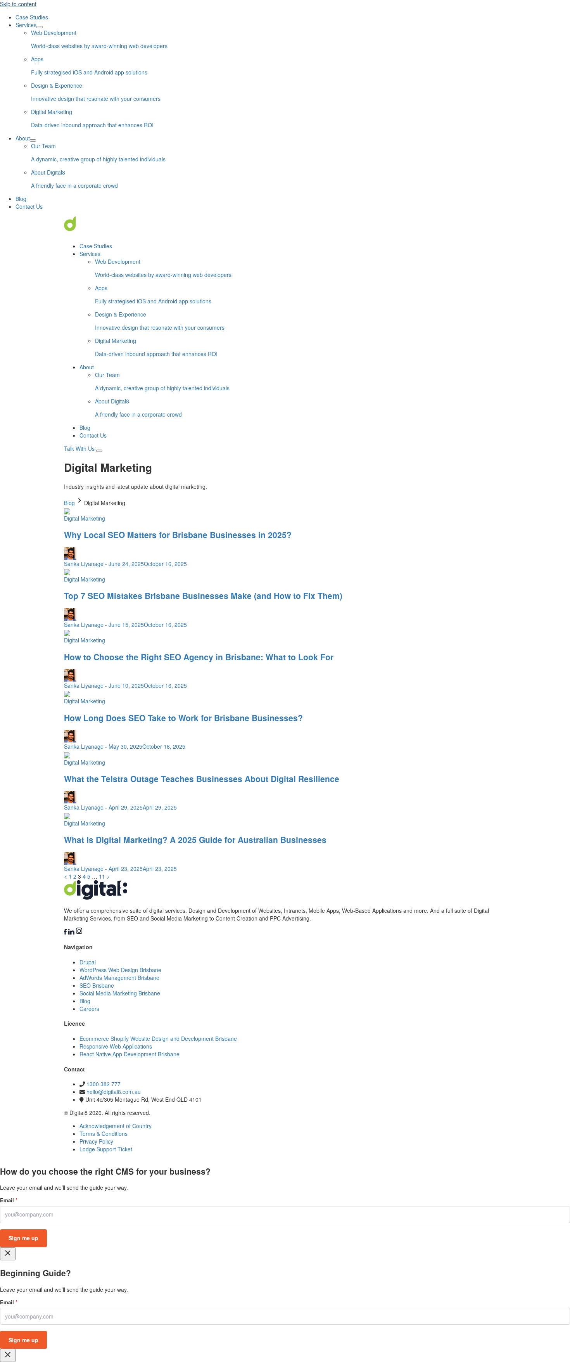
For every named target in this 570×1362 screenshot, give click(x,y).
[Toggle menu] (99, 451)
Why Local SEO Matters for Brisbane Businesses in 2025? (178, 534)
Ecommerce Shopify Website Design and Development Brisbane (158, 1038)
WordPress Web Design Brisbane (120, 970)
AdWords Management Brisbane (119, 977)
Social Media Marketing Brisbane (119, 993)
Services (26, 25)
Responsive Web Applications (115, 1046)
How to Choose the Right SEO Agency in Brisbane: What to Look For (198, 657)
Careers (89, 1008)
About (23, 138)
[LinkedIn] (72, 932)
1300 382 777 (103, 1084)
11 (102, 876)
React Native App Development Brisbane (129, 1054)
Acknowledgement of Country (115, 1126)
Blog (21, 198)
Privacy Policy (96, 1141)
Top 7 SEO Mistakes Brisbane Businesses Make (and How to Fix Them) (203, 595)
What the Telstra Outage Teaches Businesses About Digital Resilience (201, 778)
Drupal (87, 962)
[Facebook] (66, 932)
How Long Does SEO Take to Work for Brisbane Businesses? (183, 717)
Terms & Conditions (103, 1133)
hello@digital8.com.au (113, 1091)
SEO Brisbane (96, 985)
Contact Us (29, 206)
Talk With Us (80, 448)
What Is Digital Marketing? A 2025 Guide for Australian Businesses (195, 839)
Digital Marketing (84, 518)
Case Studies (32, 17)
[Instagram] (79, 932)
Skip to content (18, 4)
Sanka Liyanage (84, 564)
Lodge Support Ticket (105, 1149)
